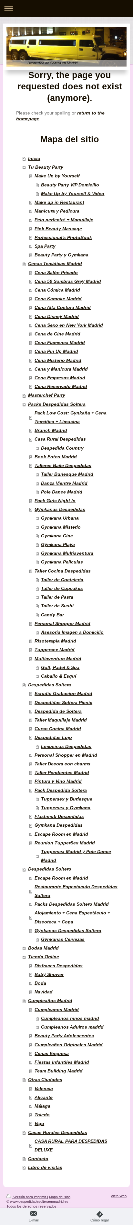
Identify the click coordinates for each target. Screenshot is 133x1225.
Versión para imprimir (29, 1197)
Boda (40, 983)
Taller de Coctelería (62, 579)
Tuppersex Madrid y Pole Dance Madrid (76, 856)
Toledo (42, 1114)
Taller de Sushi (57, 605)
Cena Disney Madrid (57, 316)
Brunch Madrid (51, 430)
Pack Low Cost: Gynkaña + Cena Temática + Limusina (71, 417)
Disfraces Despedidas (59, 965)
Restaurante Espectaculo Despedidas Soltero (76, 891)
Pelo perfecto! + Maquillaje (64, 219)
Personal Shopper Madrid (62, 623)
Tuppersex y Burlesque (66, 799)
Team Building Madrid (59, 1071)
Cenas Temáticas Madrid (55, 263)
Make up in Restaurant (59, 202)
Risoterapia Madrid (55, 641)
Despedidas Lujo (53, 737)
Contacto (38, 1158)
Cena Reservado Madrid (61, 386)
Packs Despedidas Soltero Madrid (72, 904)
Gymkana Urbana (60, 518)
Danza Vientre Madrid (64, 483)
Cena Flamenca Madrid (60, 342)
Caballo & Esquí (58, 676)
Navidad (44, 992)
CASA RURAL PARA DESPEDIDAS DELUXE (71, 1145)
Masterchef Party (46, 395)
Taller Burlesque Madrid (67, 474)
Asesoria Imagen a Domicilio (72, 632)
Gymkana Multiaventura (67, 553)
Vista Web (119, 1196)
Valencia (44, 1088)
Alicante (44, 1097)
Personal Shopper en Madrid (66, 755)
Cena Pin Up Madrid (56, 351)
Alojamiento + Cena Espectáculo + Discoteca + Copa (72, 917)
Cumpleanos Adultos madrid (72, 1027)
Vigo (39, 1123)
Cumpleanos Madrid (57, 1009)
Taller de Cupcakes (62, 588)
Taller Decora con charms (62, 764)
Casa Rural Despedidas (60, 439)
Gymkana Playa (58, 544)
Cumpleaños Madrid (50, 1000)
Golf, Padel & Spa (60, 667)
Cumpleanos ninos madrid (70, 1018)
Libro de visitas (45, 1167)
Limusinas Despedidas (66, 746)
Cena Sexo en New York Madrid (69, 325)
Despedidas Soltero (49, 869)
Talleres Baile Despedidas (63, 465)
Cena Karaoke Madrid (58, 298)
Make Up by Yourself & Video (72, 193)
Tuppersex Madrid (55, 649)
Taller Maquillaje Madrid (61, 720)
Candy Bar (52, 614)
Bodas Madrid (43, 948)
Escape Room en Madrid (61, 834)
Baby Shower (49, 974)
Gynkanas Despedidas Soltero (68, 930)
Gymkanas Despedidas (60, 509)
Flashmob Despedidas (59, 816)
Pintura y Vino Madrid (58, 781)
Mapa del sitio (59, 1197)
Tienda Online (43, 956)
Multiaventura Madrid (58, 658)
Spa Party (45, 246)
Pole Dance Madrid (61, 492)
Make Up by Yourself (57, 176)
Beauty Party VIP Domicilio (70, 185)
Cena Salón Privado (56, 272)
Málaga (42, 1106)
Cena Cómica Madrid (57, 290)
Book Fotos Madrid (56, 456)
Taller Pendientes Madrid (62, 772)
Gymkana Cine (57, 535)
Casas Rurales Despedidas (57, 1132)
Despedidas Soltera (49, 684)
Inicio (34, 158)
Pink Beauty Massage (58, 228)
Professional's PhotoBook (63, 237)
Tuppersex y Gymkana (65, 807)
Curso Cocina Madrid (58, 728)
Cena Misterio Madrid (58, 360)
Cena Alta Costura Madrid (63, 307)
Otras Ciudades (45, 1079)
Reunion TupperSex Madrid (65, 843)
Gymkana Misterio (61, 527)
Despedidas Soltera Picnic (63, 702)
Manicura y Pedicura (57, 211)
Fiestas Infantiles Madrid (62, 1062)
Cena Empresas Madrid (60, 377)
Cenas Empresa (52, 1053)
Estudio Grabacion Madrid (63, 693)
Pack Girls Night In (55, 500)
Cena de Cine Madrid (57, 334)
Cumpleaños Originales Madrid (69, 1044)
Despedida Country (62, 448)
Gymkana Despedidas (59, 825)
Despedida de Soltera (58, 711)
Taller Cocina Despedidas (63, 571)
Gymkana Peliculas (62, 562)
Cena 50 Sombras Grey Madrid (68, 281)
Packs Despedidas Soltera (57, 404)
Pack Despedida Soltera (61, 790)
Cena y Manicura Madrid (61, 369)
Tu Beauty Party (45, 167)
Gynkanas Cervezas (63, 939)
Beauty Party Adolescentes (64, 1035)
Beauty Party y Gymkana (61, 255)
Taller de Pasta (57, 597)
